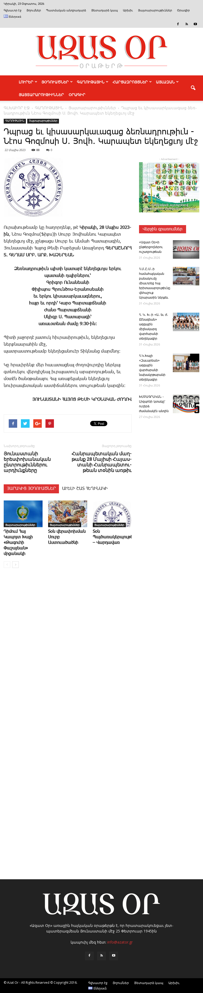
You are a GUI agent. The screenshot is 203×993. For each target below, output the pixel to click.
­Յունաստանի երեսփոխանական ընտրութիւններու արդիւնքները (27, 462)
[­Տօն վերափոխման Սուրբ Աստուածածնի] (67, 513)
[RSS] (187, 24)
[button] (193, 88)
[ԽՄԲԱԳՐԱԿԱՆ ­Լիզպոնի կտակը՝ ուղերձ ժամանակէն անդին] (186, 404)
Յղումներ (33, 10)
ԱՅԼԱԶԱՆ (165, 81)
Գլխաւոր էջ (12, 10)
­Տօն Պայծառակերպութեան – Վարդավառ (116, 537)
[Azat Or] (101, 51)
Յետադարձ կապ (104, 10)
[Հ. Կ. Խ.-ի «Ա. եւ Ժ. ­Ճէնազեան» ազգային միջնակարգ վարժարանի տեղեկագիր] (186, 322)
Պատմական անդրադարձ (66, 10)
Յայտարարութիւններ (155, 10)
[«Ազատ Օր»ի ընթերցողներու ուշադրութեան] (186, 249)
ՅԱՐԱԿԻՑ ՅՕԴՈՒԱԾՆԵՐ (31, 489)
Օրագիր (183, 10)
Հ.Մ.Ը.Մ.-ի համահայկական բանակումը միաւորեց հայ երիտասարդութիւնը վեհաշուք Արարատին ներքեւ (154, 283)
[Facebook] (178, 24)
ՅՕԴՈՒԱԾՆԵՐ (55, 81)
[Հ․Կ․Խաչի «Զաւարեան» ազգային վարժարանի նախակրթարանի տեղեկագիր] (186, 363)
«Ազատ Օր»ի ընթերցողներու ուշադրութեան (151, 247)
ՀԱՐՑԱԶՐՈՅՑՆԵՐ (130, 81)
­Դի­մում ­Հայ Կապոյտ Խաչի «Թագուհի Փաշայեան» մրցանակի (18, 543)
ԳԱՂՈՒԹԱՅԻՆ (90, 81)
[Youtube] (195, 24)
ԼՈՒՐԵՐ (26, 81)
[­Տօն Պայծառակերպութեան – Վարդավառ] (112, 513)
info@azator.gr (120, 942)
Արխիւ (128, 10)
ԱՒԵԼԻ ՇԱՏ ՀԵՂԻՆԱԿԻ (85, 489)
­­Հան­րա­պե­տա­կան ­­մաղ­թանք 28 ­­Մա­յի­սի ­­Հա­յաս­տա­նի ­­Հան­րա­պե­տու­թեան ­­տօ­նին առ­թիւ (102, 462)
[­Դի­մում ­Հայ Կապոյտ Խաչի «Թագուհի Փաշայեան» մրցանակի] (23, 513)
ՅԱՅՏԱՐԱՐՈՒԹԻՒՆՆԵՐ (41, 94)
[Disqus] (68, 652)
